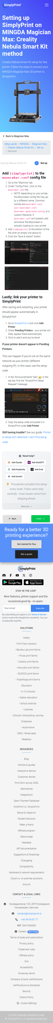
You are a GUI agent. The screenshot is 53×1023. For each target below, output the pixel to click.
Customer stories (26, 776)
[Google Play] (12, 582)
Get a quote (26, 554)
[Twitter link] (24, 575)
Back (13, 519)
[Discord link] (4, 575)
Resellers (26, 739)
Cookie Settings (28, 1003)
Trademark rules (26, 949)
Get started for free (26, 544)
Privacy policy (26, 943)
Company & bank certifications (26, 979)
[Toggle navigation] (47, 5)
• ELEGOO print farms (28, 673)
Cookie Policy (27, 997)
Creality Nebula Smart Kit (21, 147)
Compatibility (26, 866)
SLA (27, 961)
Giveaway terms (26, 973)
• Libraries (28, 709)
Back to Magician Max (17, 136)
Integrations (26, 794)
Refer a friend (26, 824)
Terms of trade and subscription (26, 937)
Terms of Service (38, 614)
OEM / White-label (26, 733)
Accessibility (26, 967)
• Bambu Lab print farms (27, 649)
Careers (28, 931)
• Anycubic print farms (27, 667)
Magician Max (39, 144)
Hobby (26, 637)
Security (26, 991)
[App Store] (34, 582)
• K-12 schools (27, 691)
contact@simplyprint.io (29, 913)
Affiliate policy (26, 955)
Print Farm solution (27, 643)
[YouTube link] (17, 575)
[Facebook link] (11, 575)
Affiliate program (26, 830)
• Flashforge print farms (28, 679)
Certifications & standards (26, 985)
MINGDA (24, 144)
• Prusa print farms (27, 655)
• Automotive (27, 727)
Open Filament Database (26, 800)
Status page (26, 836)
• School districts (27, 703)
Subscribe (40, 608)
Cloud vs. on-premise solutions (27, 878)
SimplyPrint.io (21, 323)
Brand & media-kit (26, 812)
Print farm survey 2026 (26, 782)
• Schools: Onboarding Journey (28, 715)
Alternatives (26, 788)
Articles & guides (26, 764)
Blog (26, 759)
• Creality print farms (27, 661)
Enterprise (26, 721)
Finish (39, 519)
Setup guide (11, 144)
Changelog (26, 860)
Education (26, 685)
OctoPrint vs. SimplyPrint (26, 806)
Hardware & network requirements (26, 872)
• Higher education (27, 697)
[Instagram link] (30, 575)
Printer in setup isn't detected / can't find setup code (26, 437)
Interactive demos (26, 770)
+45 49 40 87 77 (29, 919)
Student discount (26, 818)
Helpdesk (26, 842)
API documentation (27, 848)
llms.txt (26, 884)
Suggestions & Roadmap (26, 854)
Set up (40, 147)
